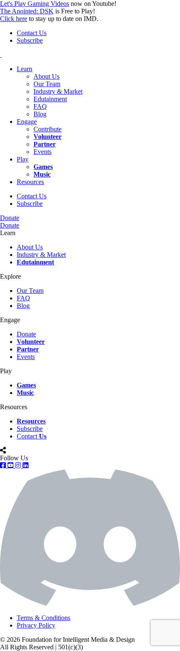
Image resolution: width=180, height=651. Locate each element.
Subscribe (30, 40)
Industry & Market (57, 91)
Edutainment (50, 99)
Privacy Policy (36, 625)
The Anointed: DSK (27, 11)
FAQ (40, 106)
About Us (46, 76)
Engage (27, 121)
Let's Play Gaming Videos (34, 3)
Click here (13, 18)
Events (42, 151)
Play (22, 159)
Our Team (46, 83)
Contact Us (31, 32)
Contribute (47, 129)
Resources (30, 181)
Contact (31, 436)
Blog (39, 114)
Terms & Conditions (43, 617)
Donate (9, 217)
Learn (24, 68)
